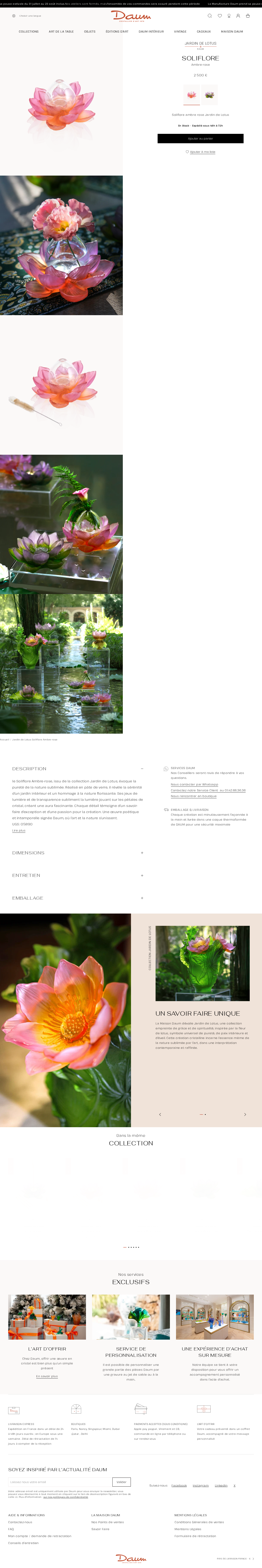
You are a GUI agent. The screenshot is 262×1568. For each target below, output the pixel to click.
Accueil (4, 739)
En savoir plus (47, 1376)
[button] (248, 16)
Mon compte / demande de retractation (39, 1536)
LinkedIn (221, 1485)
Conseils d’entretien (23, 1543)
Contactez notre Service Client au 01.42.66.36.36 (208, 790)
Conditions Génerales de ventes (199, 1522)
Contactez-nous (20, 1522)
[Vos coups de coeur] (220, 16)
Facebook (179, 1485)
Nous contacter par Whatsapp (194, 784)
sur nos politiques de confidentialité (65, 1497)
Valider (121, 1482)
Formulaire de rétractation (195, 1536)
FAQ (11, 1529)
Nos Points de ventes (107, 1522)
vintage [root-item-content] (180, 31)
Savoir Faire (100, 1529)
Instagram (201, 1485)
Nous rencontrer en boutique (194, 796)
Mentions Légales (188, 1529)
